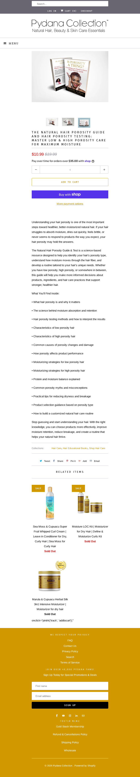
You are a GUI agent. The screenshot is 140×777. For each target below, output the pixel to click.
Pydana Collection (63, 765)
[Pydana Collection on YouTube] (63, 715)
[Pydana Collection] (70, 27)
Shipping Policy (70, 742)
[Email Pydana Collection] (83, 715)
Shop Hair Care (97, 448)
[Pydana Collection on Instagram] (70, 715)
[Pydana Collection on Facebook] (57, 715)
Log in (52, 11)
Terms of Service (70, 662)
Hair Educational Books (75, 448)
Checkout (87, 11)
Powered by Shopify (85, 765)
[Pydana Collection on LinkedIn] (76, 715)
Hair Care (56, 448)
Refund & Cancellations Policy (70, 734)
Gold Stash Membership (70, 726)
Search (70, 657)
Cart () (70, 11)
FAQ (70, 640)
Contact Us (70, 645)
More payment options (70, 203)
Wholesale (70, 750)
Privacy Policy (70, 651)
